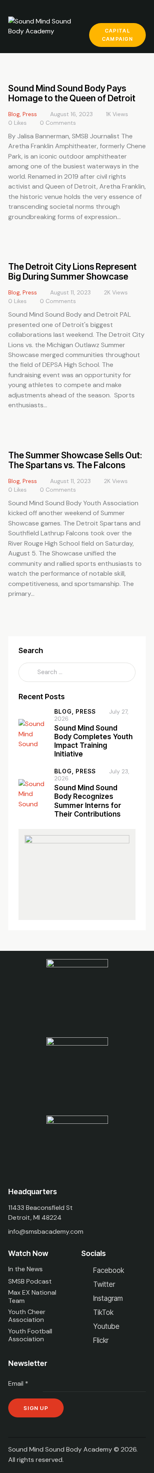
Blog (14, 114)
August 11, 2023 (70, 292)
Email (18, 1383)
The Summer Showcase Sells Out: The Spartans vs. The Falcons (75, 460)
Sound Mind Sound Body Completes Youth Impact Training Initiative (93, 741)
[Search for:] (77, 672)
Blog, (65, 711)
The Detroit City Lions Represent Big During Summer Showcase (72, 271)
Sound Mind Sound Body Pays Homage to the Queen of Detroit (72, 93)
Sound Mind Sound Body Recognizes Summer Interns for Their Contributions (87, 801)
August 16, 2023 (71, 114)
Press (30, 114)
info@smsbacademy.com (45, 1231)
